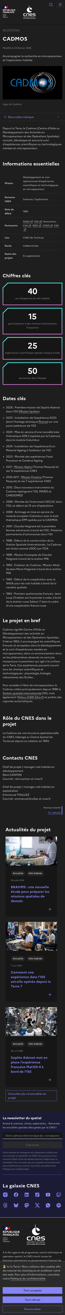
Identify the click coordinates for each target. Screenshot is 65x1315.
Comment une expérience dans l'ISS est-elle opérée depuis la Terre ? (31, 979)
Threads (5, 1205)
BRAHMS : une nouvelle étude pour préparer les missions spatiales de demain (30, 894)
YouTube (48, 1195)
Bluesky (16, 1205)
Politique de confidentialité (27, 1278)
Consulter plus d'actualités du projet (27, 1096)
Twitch (59, 1195)
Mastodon (27, 1205)
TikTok (37, 1195)
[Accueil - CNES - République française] (36, 1235)
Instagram (5, 1195)
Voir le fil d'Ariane (11, 30)
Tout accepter (33, 1290)
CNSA (46, 225)
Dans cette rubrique (21, 117)
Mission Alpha (23, 467)
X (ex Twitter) (37, 1205)
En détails (54, 813)
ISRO (35, 225)
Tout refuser (32, 1300)
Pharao (42, 422)
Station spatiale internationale (22, 693)
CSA (25, 225)
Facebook (16, 1195)
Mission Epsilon (29, 411)
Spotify (59, 1205)
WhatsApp (48, 1205)
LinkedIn (27, 1195)
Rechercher (51, 4)
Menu (60, 4)
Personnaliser (32, 1309)
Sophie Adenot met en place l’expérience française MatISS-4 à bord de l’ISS (29, 1064)
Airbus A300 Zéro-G (31, 697)
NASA (26, 221)
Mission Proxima (31, 477)
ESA (36, 221)
